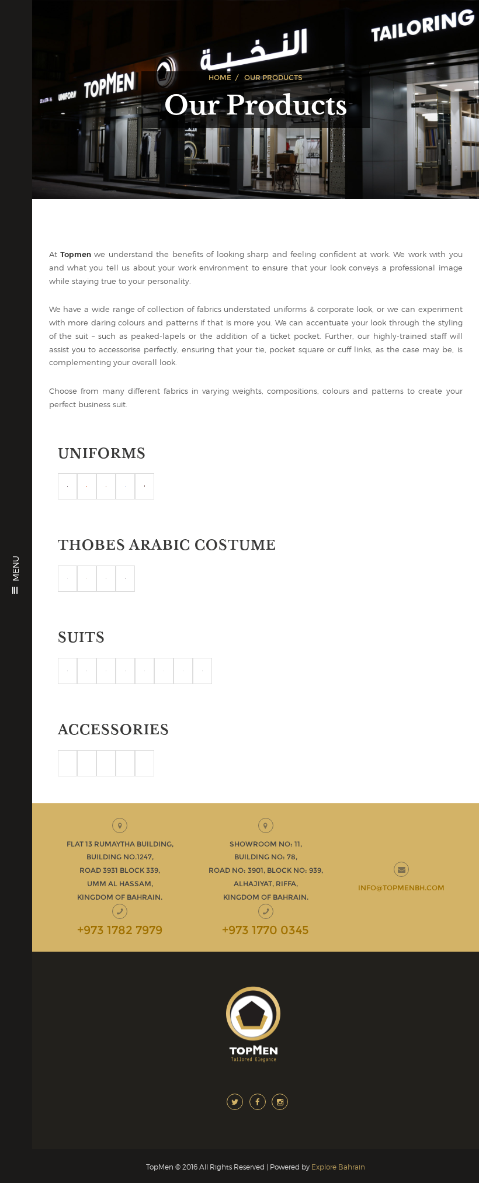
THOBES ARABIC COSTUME (167, 545)
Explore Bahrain (338, 1167)
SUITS (81, 638)
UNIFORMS (102, 454)
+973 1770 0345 (265, 930)
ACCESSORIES (113, 730)
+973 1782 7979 (119, 930)
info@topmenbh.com (401, 887)
